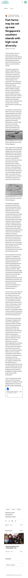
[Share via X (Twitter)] (9, 521)
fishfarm (19, 509)
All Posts (6, 8)
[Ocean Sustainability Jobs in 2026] (14, 538)
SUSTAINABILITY (9, 514)
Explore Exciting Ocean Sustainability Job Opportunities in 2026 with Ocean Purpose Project (13, 547)
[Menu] (25, 2)
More (11, 8)
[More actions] (22, 16)
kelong (13, 509)
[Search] (22, 2)
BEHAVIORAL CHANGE (10, 516)
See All (21, 530)
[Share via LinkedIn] (12, 521)
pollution (8, 509)
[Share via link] (15, 521)
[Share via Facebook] (6, 521)
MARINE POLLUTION (10, 512)
